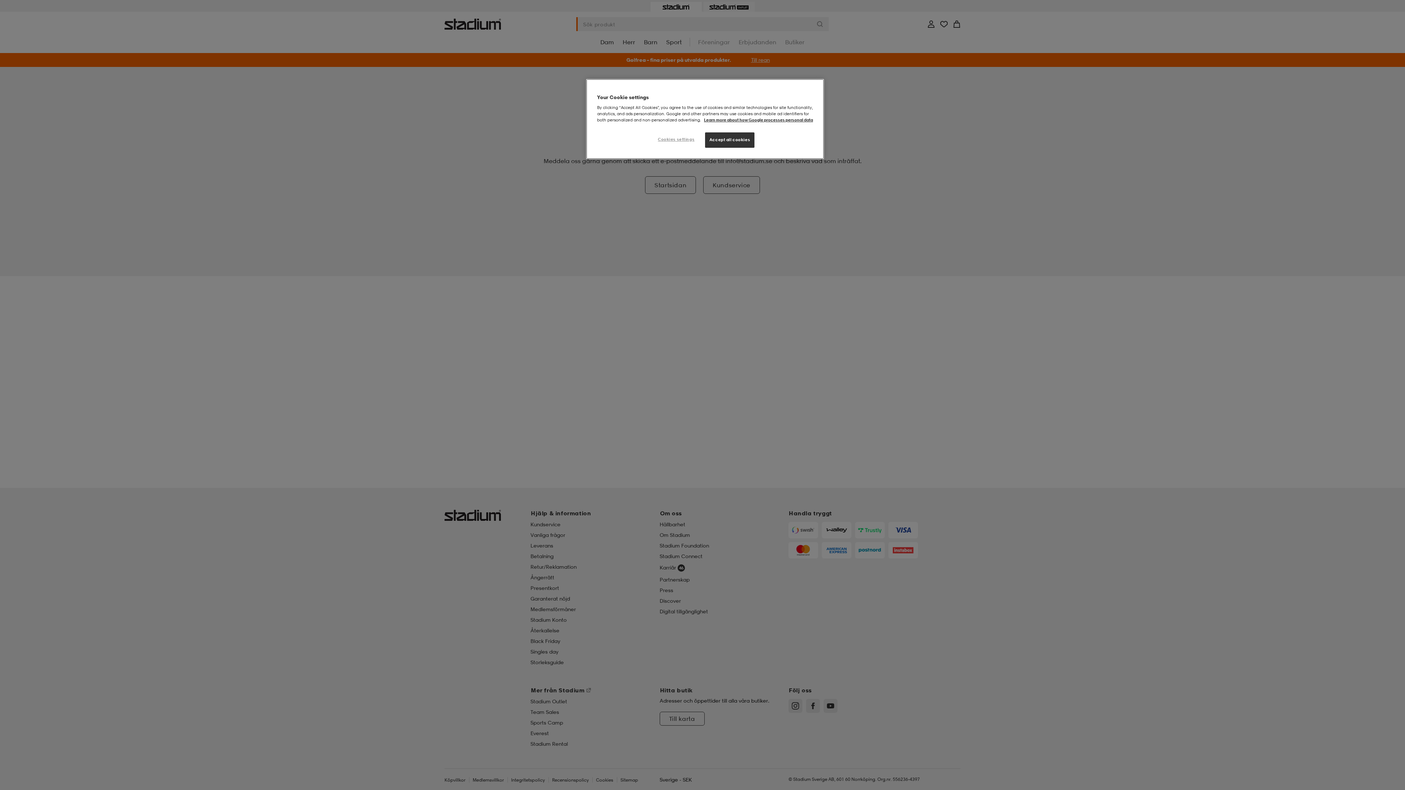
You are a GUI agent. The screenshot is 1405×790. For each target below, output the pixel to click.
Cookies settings (676, 139)
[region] (705, 119)
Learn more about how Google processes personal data (758, 120)
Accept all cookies (729, 139)
